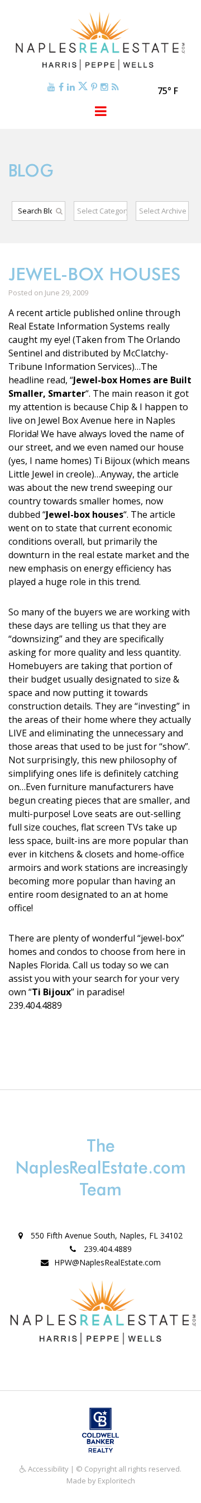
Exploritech (116, 1481)
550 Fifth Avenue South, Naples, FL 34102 (105, 1235)
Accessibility (47, 1469)
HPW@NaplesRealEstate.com (107, 1262)
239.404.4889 (107, 1249)
